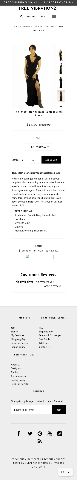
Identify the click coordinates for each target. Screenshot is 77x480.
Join (13, 327)
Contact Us (44, 347)
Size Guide (44, 339)
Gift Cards (44, 343)
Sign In (14, 331)
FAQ (41, 327)
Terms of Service (19, 343)
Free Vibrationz (38, 8)
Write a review (52, 286)
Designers (16, 368)
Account (32, 16)
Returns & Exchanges (50, 335)
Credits (14, 372)
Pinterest (53, 250)
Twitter (40, 250)
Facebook (25, 250)
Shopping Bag (18, 339)
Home (16, 26)
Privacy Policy (18, 380)
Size (38, 138)
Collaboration (18, 376)
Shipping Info (46, 331)
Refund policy (18, 347)
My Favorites (17, 335)
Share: (38, 245)
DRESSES (26, 26)
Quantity (17, 159)
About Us (16, 364)
